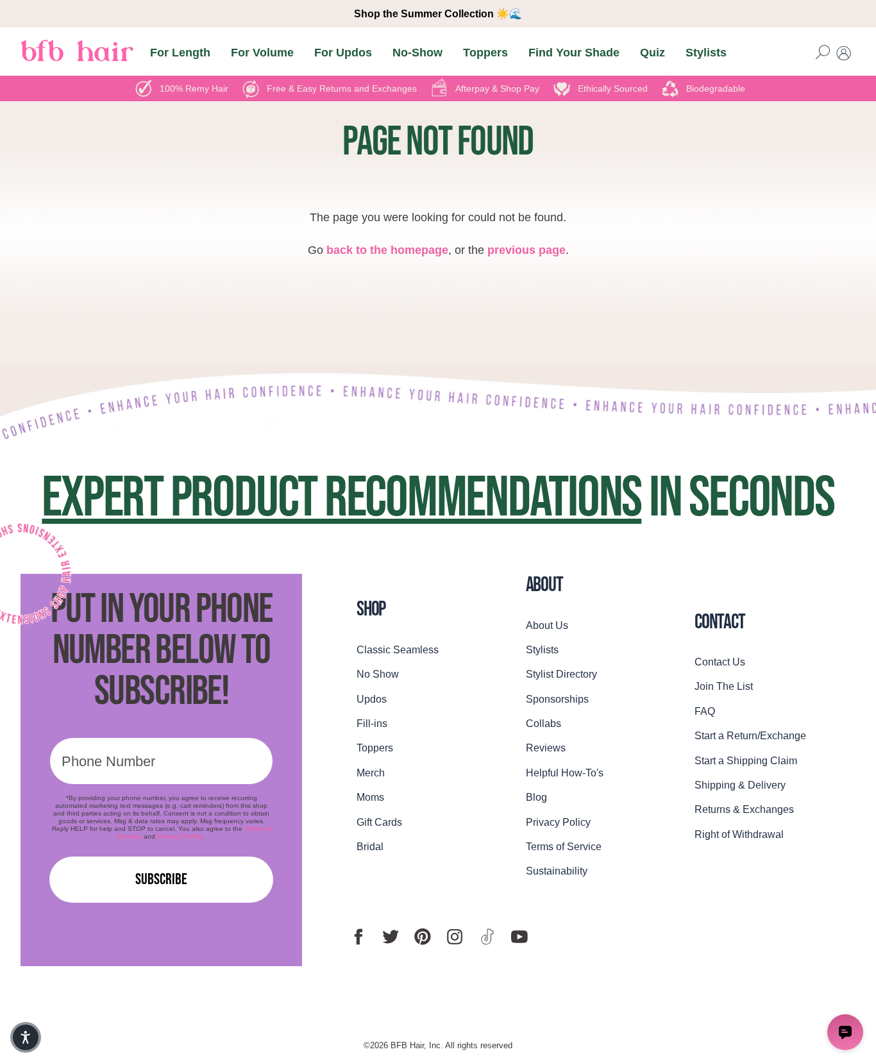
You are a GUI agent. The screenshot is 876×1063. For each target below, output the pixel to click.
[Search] (823, 53)
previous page (526, 250)
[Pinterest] (422, 936)
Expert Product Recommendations (341, 498)
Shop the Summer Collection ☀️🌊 (438, 13)
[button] (25, 1037)
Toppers (485, 53)
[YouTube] (519, 936)
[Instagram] (454, 936)
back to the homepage (387, 250)
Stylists (706, 53)
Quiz (652, 53)
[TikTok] (487, 936)
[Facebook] (358, 936)
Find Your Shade (573, 53)
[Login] (844, 53)
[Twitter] (390, 936)
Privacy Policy (180, 836)
